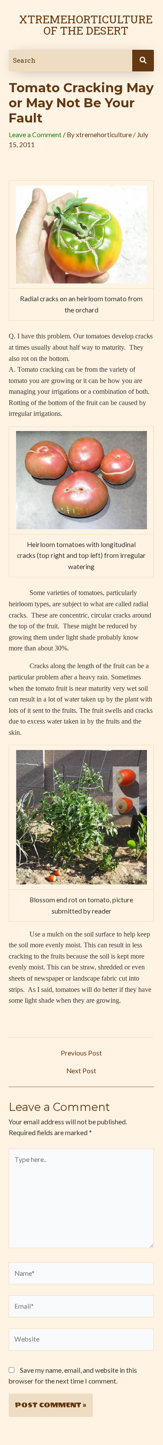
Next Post (81, 1071)
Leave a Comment (35, 134)
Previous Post (81, 1053)
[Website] (81, 1341)
